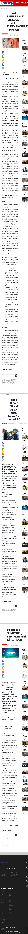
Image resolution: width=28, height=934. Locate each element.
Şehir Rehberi (10, 909)
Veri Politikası (3, 875)
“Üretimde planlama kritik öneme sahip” (25, 180)
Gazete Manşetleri (11, 911)
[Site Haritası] (15, 868)
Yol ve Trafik (10, 895)
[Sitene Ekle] (17, 868)
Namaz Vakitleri (10, 897)
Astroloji (2, 922)
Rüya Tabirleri (3, 920)
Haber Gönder (14, 875)
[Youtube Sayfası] (8, 868)
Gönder (16, 375)
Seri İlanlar (11, 907)
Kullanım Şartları (14, 872)
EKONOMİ (3, 893)
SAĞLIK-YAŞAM (9, 8)
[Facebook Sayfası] (1, 868)
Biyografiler (3, 919)
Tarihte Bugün (10, 904)
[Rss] (13, 868)
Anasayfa (3, 8)
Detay (16, 932)
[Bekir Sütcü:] (10, 433)
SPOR (2, 894)
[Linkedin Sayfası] (10, 868)
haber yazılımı (3, 931)
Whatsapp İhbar (14, 874)
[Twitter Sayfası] (3, 868)
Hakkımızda (3, 872)
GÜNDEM (17, 2)
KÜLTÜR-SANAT (2, 899)
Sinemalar (11, 905)
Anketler (2, 917)
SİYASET (2, 901)
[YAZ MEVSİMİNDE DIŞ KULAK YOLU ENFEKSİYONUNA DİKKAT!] (10, 43)
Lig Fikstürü (10, 901)
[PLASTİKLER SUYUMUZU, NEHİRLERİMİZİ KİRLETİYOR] (10, 653)
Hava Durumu (10, 892)
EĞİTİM (2, 902)
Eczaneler (11, 899)
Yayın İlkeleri (3, 874)
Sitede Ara (3, 916)
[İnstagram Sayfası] (6, 868)
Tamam (20, 932)
